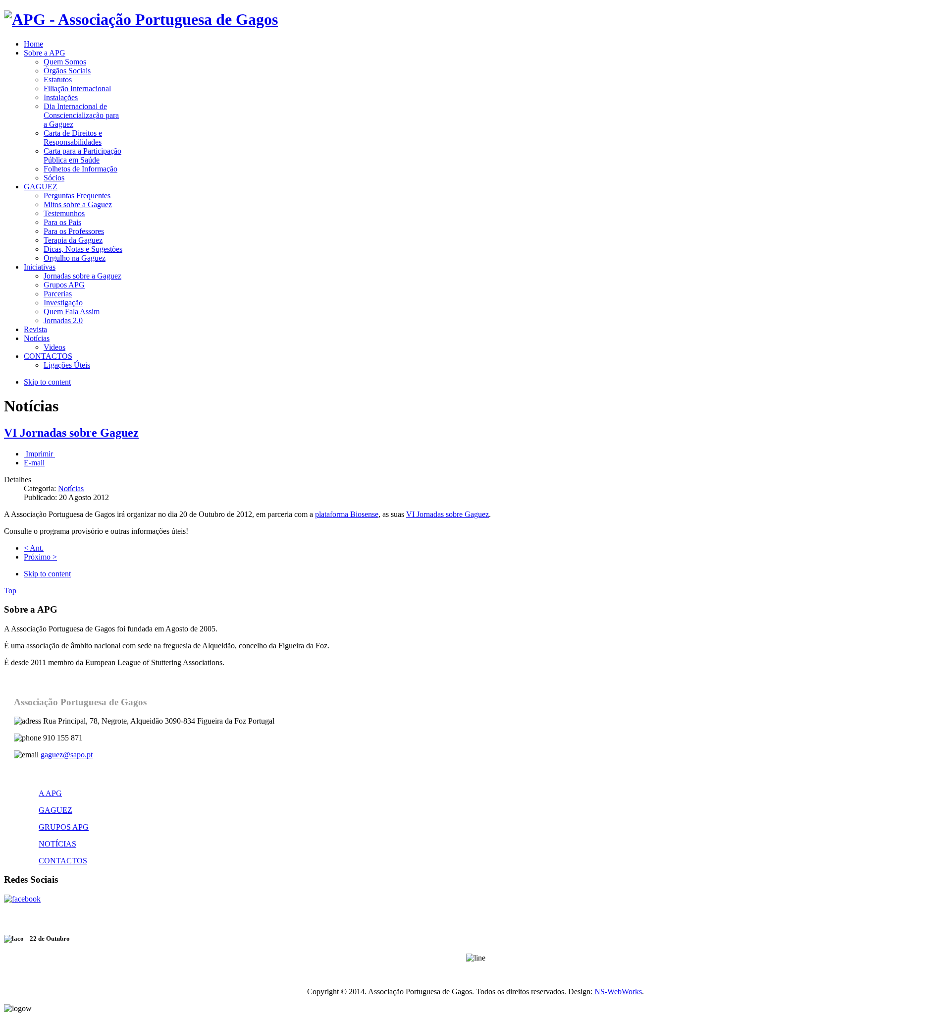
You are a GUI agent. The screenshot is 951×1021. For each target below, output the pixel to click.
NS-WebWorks (617, 991)
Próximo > (40, 557)
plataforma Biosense (346, 514)
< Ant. (34, 548)
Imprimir (39, 454)
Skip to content (47, 382)
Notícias (71, 488)
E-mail (34, 462)
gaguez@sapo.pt (67, 754)
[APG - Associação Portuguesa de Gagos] (141, 19)
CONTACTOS (63, 860)
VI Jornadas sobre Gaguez (71, 432)
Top (10, 590)
